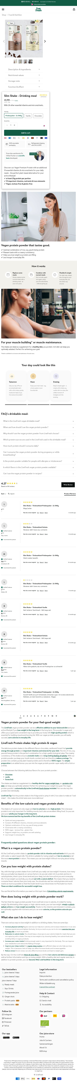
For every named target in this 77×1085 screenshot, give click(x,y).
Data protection (46, 976)
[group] (11, 483)
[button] (3, 9)
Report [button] (42, 513)
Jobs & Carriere (45, 1040)
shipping (16, 100)
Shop (4, 15)
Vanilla (28, 116)
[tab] (70, 494)
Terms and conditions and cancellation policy (57, 980)
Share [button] (46, 513)
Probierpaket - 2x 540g (14, 115)
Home (42, 1037)
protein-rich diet (53, 347)
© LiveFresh (38, 1074)
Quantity (7, 121)
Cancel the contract (47, 987)
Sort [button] (3, 494)
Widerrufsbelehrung (47, 983)
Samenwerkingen (46, 1044)
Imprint (42, 972)
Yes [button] (38, 513)
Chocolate (38, 116)
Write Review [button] (68, 484)
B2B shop (43, 1051)
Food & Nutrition (15, 15)
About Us (43, 1047)
